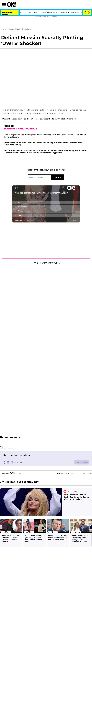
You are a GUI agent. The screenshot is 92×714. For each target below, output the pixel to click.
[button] (4, 4)
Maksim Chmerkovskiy (24, 29)
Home (4, 29)
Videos (11, 29)
